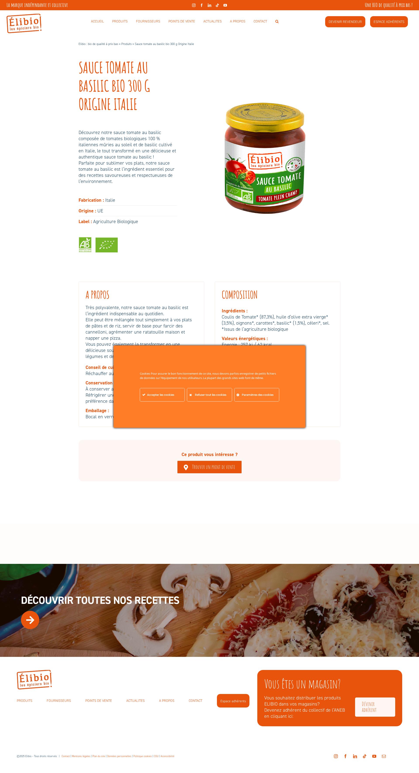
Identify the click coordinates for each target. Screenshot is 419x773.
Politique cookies (142, 756)
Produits (126, 44)
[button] (277, 22)
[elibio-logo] (24, 16)
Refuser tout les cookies (210, 394)
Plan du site (98, 756)
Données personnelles (119, 756)
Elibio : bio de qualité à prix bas (98, 44)
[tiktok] (217, 5)
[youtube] (225, 5)
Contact (66, 756)
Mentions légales (81, 756)
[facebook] (201, 5)
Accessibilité (167, 756)
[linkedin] (209, 5)
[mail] (384, 756)
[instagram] (194, 5)
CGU (156, 756)
